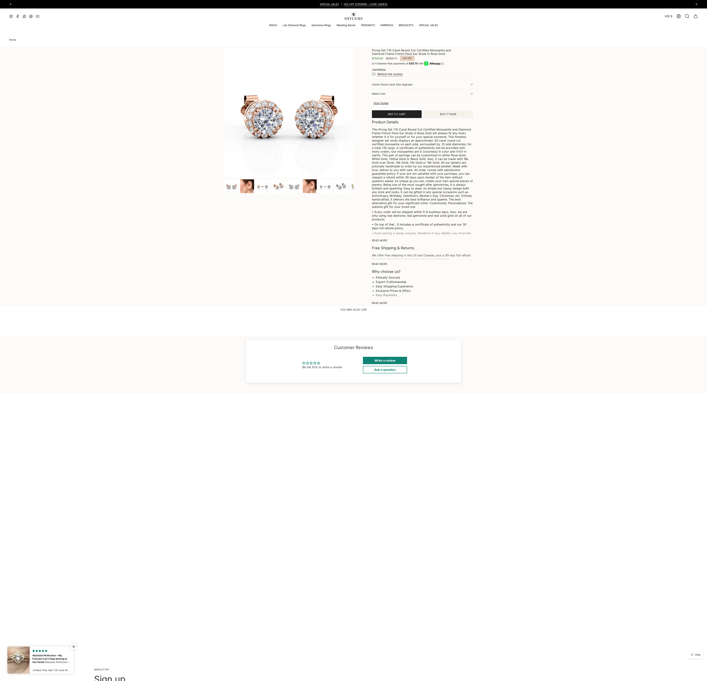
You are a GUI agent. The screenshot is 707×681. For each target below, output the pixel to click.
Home (12, 39)
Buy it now (448, 114)
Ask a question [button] (385, 370)
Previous (224, 113)
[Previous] (11, 4)
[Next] (696, 4)
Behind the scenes (390, 74)
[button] (321, 25)
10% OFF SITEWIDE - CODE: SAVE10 (365, 4)
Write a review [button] (384, 360)
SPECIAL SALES (329, 4)
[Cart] (695, 16)
